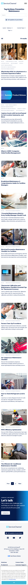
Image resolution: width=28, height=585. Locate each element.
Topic (9, 30)
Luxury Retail (5, 63)
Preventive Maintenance (8, 67)
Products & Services (4, 565)
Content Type (20, 28)
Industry (9, 28)
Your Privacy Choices (15, 556)
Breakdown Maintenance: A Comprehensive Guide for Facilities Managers (13, 183)
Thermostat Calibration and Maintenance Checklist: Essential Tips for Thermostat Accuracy (14, 287)
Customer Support (21, 565)
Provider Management (7, 68)
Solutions (4, 562)
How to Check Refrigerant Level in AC (13, 394)
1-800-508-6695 (14, 552)
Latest (4, 28)
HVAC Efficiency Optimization (11, 430)
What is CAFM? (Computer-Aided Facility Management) (11, 152)
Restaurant (14, 63)
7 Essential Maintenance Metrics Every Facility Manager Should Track (13, 214)
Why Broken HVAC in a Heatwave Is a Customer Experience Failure (13, 72)
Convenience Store (11, 61)
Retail (21, 63)
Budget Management (7, 106)
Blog (2, 61)
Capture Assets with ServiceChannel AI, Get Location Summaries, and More (13, 115)
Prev (8, 483)
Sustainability (20, 110)
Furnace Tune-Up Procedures (11, 323)
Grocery (21, 61)
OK (14, 582)
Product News (21, 108)
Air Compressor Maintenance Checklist (11, 358)
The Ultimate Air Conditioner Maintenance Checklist (11, 465)
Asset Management (6, 65)
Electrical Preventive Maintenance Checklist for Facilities (13, 250)
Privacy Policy (12, 579)
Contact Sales (19, 562)
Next (20, 483)
